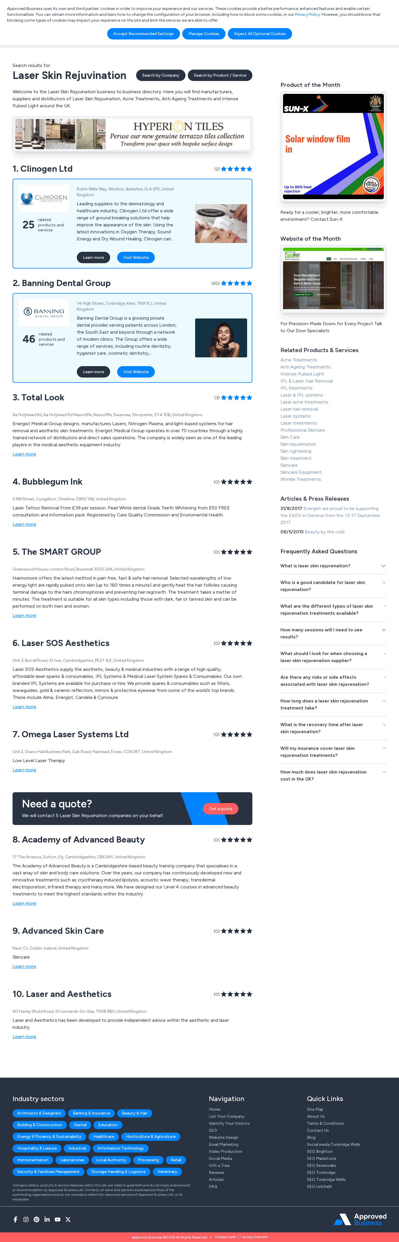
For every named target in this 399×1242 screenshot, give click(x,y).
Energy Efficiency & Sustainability (49, 1136)
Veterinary (167, 1171)
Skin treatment (295, 458)
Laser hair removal (299, 409)
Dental (80, 1124)
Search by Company (160, 75)
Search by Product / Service (220, 75)
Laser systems (295, 416)
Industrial (77, 1148)
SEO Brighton (320, 1151)
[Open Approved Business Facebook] (15, 1219)
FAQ (213, 1186)
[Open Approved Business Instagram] (26, 1219)
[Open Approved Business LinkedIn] (47, 1219)
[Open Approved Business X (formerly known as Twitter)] (68, 1219)
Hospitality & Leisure (37, 1148)
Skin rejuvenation (298, 444)
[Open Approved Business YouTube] (57, 1219)
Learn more (93, 257)
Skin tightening (295, 451)
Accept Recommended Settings (143, 33)
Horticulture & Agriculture (151, 1136)
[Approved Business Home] (360, 1219)
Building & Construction (39, 1124)
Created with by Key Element (241, 1237)
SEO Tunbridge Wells (326, 1179)
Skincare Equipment (301, 472)
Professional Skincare (302, 430)
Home (214, 1109)
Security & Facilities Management (48, 1171)
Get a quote (220, 808)
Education (108, 1124)
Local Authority (111, 1159)
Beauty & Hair (135, 1113)
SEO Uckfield (319, 1186)
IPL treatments (296, 388)
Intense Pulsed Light (302, 374)
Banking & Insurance (91, 1113)
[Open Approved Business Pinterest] (36, 1219)
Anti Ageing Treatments (305, 367)
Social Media (220, 1158)
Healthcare (103, 1136)
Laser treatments (298, 423)
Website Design (223, 1137)
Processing (148, 1159)
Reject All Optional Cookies (260, 33)
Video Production (225, 1151)
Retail (176, 1159)
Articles (216, 1179)
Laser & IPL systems (301, 395)
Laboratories (72, 1159)
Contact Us (318, 1130)
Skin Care (290, 437)
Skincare (289, 465)
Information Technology (121, 1148)
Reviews (216, 1172)
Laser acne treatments (304, 402)
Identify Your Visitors (229, 1123)
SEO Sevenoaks (321, 1165)
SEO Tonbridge (321, 1172)
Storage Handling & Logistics (118, 1171)
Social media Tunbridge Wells (333, 1144)
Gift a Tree (219, 1165)
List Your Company (226, 1116)
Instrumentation (32, 1159)
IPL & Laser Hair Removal (306, 381)
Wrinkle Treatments (300, 479)
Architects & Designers (39, 1113)
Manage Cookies (203, 33)
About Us (316, 1116)
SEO (213, 1130)
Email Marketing (223, 1144)
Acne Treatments (298, 360)
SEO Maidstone (321, 1158)
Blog (311, 1137)
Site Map (315, 1109)
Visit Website (136, 257)
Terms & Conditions (325, 1123)
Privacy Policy (307, 14)
